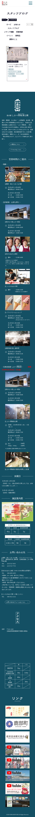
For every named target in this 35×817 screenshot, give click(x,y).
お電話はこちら (17, 144)
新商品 (17, 36)
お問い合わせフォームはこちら (17, 602)
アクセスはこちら (17, 149)
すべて (8, 24)
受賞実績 (19, 32)
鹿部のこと (13, 39)
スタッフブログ (13, 28)
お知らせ (17, 24)
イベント (9, 36)
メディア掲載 (9, 32)
